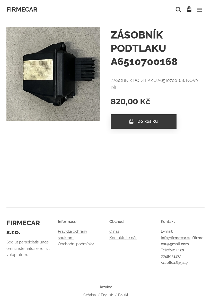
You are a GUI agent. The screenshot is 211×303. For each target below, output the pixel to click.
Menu (199, 9)
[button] (178, 9)
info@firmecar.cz (175, 237)
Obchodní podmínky (76, 244)
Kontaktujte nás (123, 237)
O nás (114, 231)
